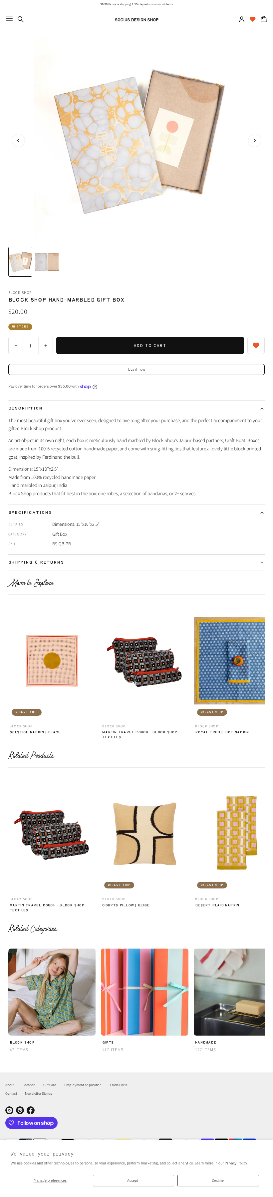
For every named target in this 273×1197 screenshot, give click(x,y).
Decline (218, 1180)
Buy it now (136, 369)
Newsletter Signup (39, 1093)
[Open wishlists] (253, 19)
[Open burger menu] (9, 19)
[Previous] (12, 663)
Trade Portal (119, 1085)
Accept (132, 1180)
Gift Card (49, 1085)
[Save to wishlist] (256, 345)
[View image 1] (20, 262)
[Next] (261, 663)
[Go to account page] (242, 19)
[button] (21, 19)
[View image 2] (47, 262)
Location (29, 1085)
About (10, 1085)
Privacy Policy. (236, 1162)
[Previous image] (18, 140)
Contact (11, 1093)
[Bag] (263, 19)
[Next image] (254, 140)
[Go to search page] (21, 19)
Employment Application (83, 1085)
